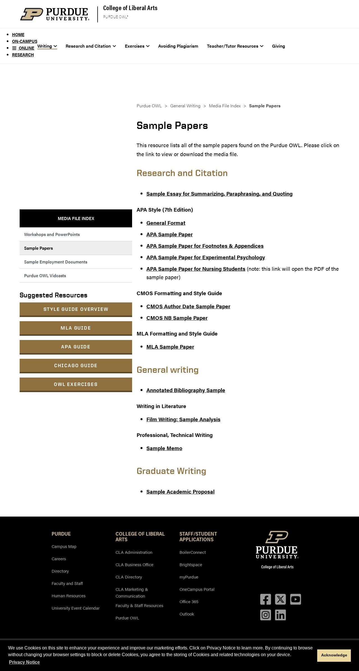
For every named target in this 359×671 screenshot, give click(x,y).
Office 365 (189, 601)
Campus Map (64, 546)
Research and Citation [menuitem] (88, 46)
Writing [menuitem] (44, 46)
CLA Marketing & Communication (132, 592)
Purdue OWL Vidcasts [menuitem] (45, 275)
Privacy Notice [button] (24, 662)
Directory (60, 571)
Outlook (187, 614)
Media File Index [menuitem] (76, 218)
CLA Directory (129, 577)
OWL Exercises (76, 384)
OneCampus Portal (197, 589)
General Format (165, 222)
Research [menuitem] (23, 54)
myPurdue (189, 577)
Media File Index (225, 105)
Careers (59, 558)
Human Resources (69, 595)
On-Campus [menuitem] (24, 41)
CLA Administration (134, 552)
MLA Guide (76, 328)
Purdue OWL (149, 105)
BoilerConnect (193, 552)
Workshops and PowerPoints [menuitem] (52, 234)
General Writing (185, 105)
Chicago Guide (76, 365)
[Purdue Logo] (55, 14)
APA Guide (76, 347)
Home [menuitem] (18, 34)
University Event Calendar (76, 608)
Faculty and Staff (67, 583)
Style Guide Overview (76, 309)
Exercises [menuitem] (134, 46)
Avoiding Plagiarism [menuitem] (178, 46)
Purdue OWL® (115, 17)
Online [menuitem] (26, 48)
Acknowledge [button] (334, 655)
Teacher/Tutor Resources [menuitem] (232, 46)
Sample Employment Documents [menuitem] (55, 261)
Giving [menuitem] (278, 46)
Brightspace (191, 564)
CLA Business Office (134, 564)
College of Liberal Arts (130, 7)
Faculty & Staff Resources (139, 605)
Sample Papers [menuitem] (38, 248)
